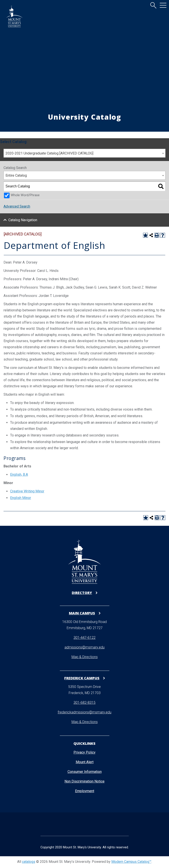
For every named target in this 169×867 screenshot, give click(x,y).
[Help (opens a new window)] (162, 235)
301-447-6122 (84, 637)
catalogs (28, 862)
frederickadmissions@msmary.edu (84, 712)
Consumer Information (85, 772)
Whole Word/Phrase (25, 195)
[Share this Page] (151, 235)
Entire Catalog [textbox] (16, 175)
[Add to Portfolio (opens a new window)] (145, 235)
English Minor (20, 498)
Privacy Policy (84, 752)
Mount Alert (85, 762)
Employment (84, 791)
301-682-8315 (84, 702)
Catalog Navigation (22, 220)
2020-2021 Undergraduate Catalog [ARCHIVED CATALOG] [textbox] (49, 153)
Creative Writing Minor (27, 491)
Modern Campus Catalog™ (131, 862)
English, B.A (19, 474)
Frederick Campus (81, 678)
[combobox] (84, 153)
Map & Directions (85, 657)
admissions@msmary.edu (84, 647)
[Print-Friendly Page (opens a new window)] (156, 235)
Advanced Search (17, 206)
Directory (82, 593)
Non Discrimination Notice (84, 781)
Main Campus (82, 613)
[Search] (160, 186)
